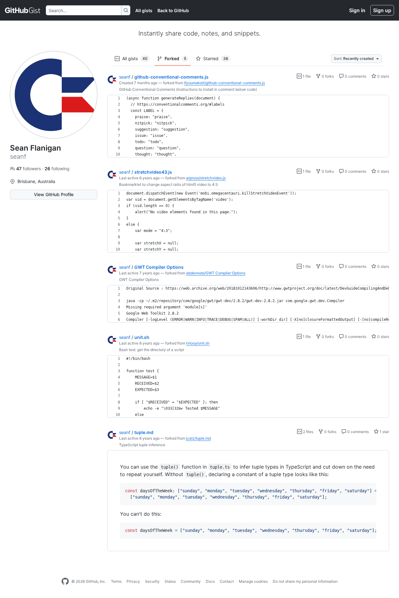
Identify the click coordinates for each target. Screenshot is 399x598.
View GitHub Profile (54, 194)
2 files (307, 431)
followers (29, 168)
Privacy (133, 581)
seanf (124, 77)
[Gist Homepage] (23, 10)
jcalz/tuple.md (198, 438)
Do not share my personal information (305, 581)
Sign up (382, 10)
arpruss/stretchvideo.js (206, 178)
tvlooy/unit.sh (197, 343)
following (57, 168)
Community (191, 581)
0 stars (382, 76)
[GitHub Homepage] (65, 581)
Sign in (357, 10)
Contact (227, 581)
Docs (210, 581)
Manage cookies (253, 581)
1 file (306, 76)
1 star (384, 431)
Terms (116, 581)
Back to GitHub (173, 10)
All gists (143, 10)
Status (170, 581)
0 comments (355, 76)
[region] (248, 126)
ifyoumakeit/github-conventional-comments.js (224, 82)
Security (152, 581)
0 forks (327, 76)
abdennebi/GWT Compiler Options (215, 273)
